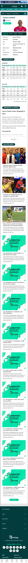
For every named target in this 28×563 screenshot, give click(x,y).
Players (8, 13)
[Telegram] (14, 550)
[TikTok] (17, 547)
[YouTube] (7, 547)
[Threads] (17, 550)
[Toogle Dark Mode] (22, 6)
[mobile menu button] (2, 6)
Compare (8, 23)
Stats (11, 33)
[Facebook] (4, 547)
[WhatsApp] (20, 547)
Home (2, 9)
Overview (5, 33)
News (16, 9)
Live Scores (9, 9)
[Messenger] (24, 547)
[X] (14, 547)
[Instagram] (10, 547)
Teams (21, 9)
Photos (20, 33)
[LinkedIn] (10, 550)
